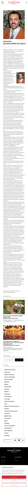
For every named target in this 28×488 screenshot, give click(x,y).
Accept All (14, 477)
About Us (3, 462)
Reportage (6, 435)
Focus (5, 403)
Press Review (7, 418)
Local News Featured (9, 401)
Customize (14, 481)
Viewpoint (6, 423)
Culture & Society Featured (11, 411)
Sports (5, 420)
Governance (7, 372)
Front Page (7, 399)
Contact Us (3, 460)
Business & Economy (9, 374)
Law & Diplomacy (8, 430)
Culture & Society (8, 379)
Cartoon (6, 433)
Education (6, 382)
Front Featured (8, 396)
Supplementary (8, 416)
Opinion (6, 384)
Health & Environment (9, 369)
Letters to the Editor (9, 425)
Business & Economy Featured (11, 406)
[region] (14, 476)
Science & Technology (9, 377)
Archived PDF (7, 386)
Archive (16, 460)
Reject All (14, 485)
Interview (6, 389)
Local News (7, 413)
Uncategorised (7, 428)
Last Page (6, 408)
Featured (6, 391)
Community (7, 394)
